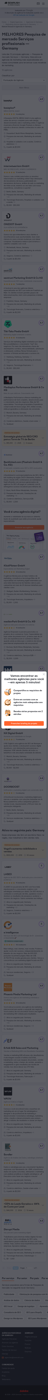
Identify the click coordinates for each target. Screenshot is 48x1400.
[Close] (44, 674)
